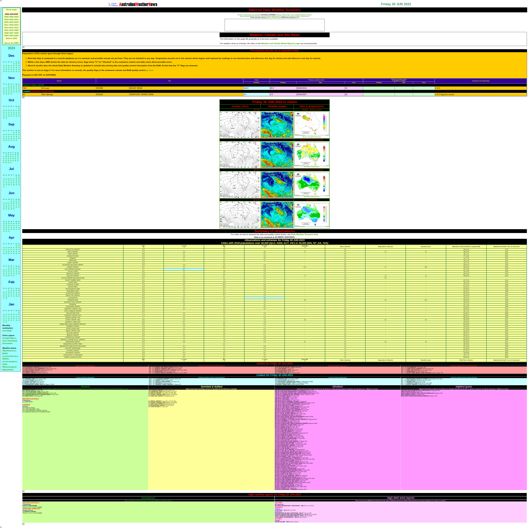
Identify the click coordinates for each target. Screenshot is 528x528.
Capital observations (273, 16)
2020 (6, 22)
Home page (11, 9)
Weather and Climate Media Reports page (280, 43)
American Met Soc (9, 356)
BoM (4, 353)
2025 (11, 17)
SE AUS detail (316, 137)
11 (4, 67)
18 (4, 69)
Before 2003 (11, 38)
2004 (11, 35)
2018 (16, 22)
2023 (6, 19)
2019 (11, 22)
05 (6, 65)
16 (16, 67)
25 (4, 71)
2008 (6, 33)
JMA (297, 17)
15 (13, 67)
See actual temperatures (311, 166)
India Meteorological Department (9, 367)
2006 (16, 33)
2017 (6, 25)
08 (13, 65)
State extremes (244, 16)
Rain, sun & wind (292, 15)
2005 (6, 35)
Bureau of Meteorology (273, 17)
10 (19, 65)
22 (13, 69)
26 (6, 71)
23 (16, 69)
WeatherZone (8, 351)
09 (16, 65)
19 (6, 69)
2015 (16, 25)
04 (4, 65)
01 (13, 64)
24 (19, 69)
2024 (16, 17)
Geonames (7, 343)
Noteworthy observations (258, 16)
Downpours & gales (305, 15)
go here (149, 70)
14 (11, 67)
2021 (16, 19)
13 (8, 67)
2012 (16, 28)
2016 (11, 25)
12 (6, 67)
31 (19, 71)
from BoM (7, 331)
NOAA (5, 359)
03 (19, 64)
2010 (11, 30)
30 (16, 71)
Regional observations (288, 16)
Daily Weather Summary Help (304, 234)
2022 (11, 19)
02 (16, 64)
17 (19, 67)
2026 (6, 17)
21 (11, 69)
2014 (6, 28)
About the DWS (11, 43)
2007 (11, 33)
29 (13, 71)
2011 (6, 30)
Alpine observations (303, 16)
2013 (11, 28)
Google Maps (8, 338)
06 (8, 65)
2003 (16, 35)
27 (8, 71)
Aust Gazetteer (9, 341)
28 (11, 71)
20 (8, 69)
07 (11, 65)
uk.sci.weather (9, 361)
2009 (16, 30)
